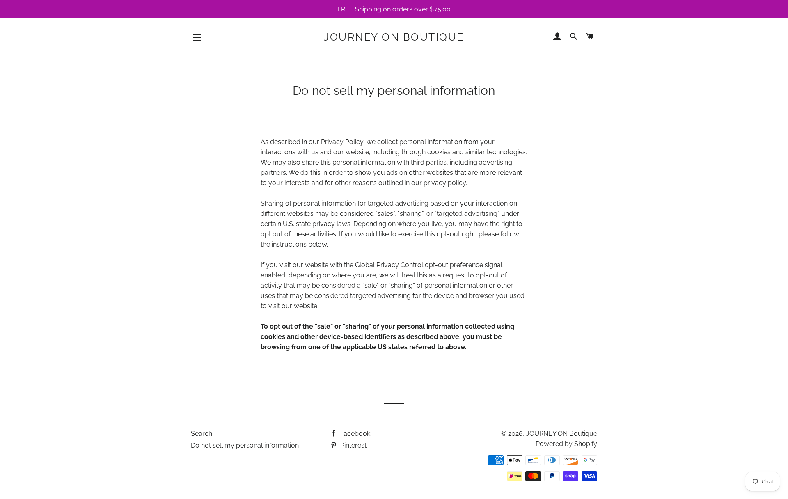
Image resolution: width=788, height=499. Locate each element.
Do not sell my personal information (245, 445)
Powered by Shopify (566, 444)
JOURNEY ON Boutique (394, 37)
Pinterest (353, 445)
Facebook (354, 433)
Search (201, 433)
